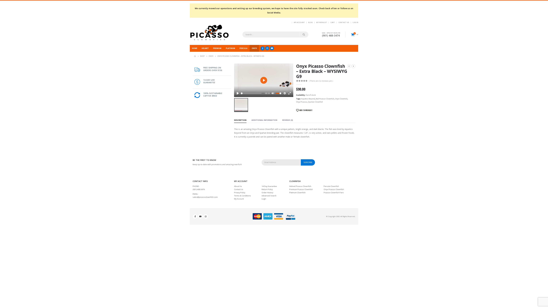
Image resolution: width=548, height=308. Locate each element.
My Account (299, 22)
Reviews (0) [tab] (287, 120)
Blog (310, 22)
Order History (267, 192)
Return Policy (267, 189)
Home (194, 48)
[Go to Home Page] (195, 56)
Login (264, 199)
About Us (238, 186)
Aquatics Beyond (308, 99)
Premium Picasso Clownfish (301, 189)
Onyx (254, 48)
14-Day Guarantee (269, 186)
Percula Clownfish (331, 186)
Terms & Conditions (242, 195)
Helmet (205, 48)
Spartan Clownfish (315, 102)
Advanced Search (269, 195)
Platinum (230, 48)
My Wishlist (321, 22)
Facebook (195, 216)
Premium (217, 48)
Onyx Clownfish (341, 99)
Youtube (200, 216)
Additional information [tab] (264, 120)
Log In (355, 22)
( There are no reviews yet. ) (321, 81)
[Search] (303, 34)
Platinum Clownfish (297, 192)
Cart (333, 22)
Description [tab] (240, 120)
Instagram (206, 216)
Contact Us (344, 22)
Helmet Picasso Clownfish (300, 186)
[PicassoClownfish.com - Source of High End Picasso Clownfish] (209, 32)
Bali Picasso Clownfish (325, 99)
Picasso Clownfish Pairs (334, 192)
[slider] (251, 93)
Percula (243, 48)
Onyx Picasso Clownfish (334, 189)
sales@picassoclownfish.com (205, 197)
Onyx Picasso (301, 102)
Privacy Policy (239, 192)
